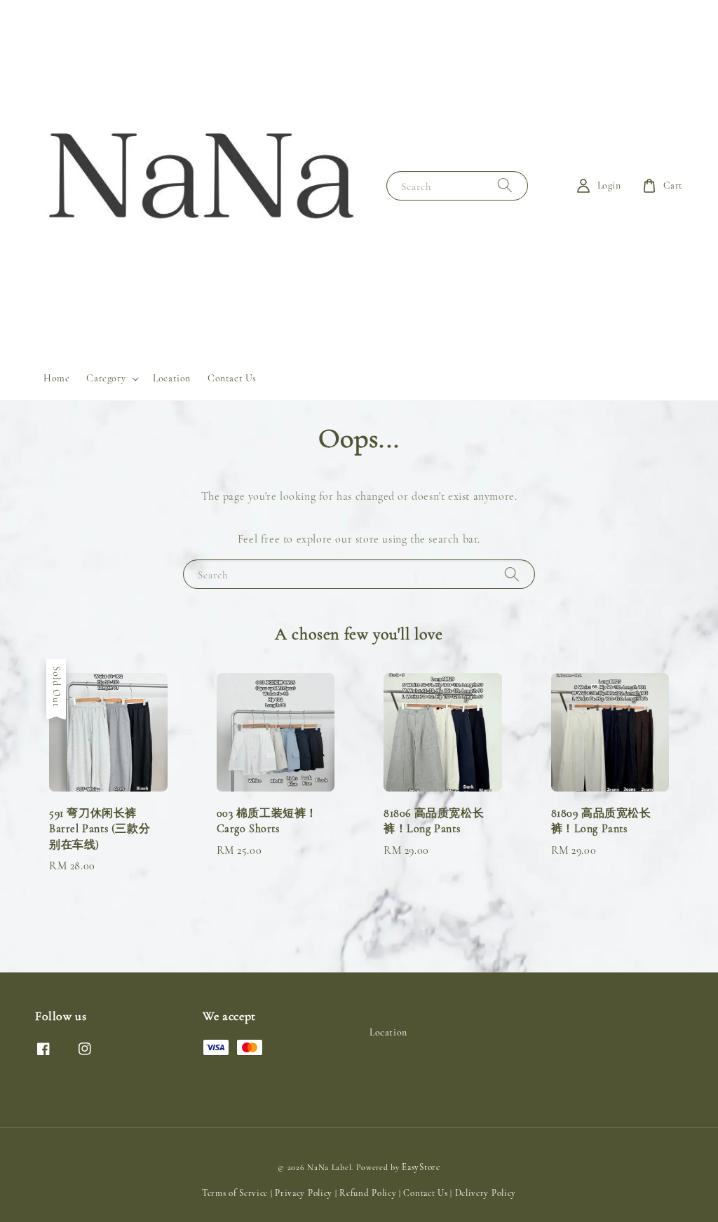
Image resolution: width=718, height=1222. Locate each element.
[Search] (504, 185)
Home (56, 378)
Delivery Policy (486, 1193)
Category (106, 378)
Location (172, 378)
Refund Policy (367, 1193)
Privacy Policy (303, 1193)
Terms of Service (235, 1193)
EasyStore (421, 1167)
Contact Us (232, 378)
